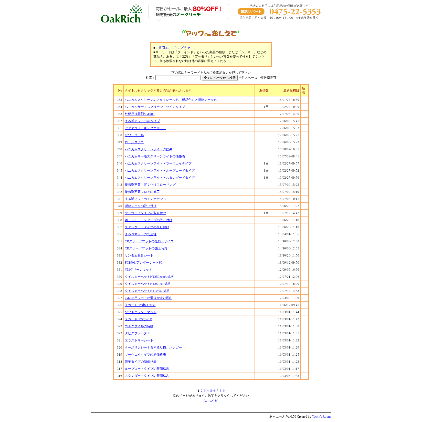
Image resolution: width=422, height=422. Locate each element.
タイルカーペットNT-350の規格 (147, 291)
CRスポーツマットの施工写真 (146, 248)
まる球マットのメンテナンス (145, 199)
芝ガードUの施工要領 (140, 305)
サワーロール (134, 135)
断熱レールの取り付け (141, 206)
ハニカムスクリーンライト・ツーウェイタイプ (158, 163)
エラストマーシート (139, 340)
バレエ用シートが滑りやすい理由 (148, 298)
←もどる (211, 400)
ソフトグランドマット (141, 312)
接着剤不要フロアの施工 (142, 192)
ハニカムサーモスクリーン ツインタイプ (155, 107)
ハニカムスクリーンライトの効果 (148, 149)
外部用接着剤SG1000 (140, 114)
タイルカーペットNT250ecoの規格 (149, 276)
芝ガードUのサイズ (138, 319)
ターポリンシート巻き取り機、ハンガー (153, 347)
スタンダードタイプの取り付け (147, 227)
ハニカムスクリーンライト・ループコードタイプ (160, 170)
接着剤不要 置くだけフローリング (150, 184)
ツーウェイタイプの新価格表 (145, 354)
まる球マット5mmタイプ (142, 121)
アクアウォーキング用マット (145, 128)
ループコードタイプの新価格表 (147, 369)
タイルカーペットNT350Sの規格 (148, 284)
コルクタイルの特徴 (139, 326)
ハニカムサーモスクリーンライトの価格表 (155, 156)
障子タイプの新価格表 (141, 361)
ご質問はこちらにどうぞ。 (174, 48)
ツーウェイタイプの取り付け (145, 213)
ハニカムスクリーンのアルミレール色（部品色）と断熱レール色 (171, 100)
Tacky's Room (321, 416)
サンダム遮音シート (139, 255)
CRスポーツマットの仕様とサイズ (149, 241)
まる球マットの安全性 (141, 234)
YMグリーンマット (138, 269)
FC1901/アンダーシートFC (144, 262)
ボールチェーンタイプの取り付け (148, 220)
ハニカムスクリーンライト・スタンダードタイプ (160, 177)
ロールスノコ (134, 142)
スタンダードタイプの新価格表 (147, 376)
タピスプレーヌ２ (137, 333)
